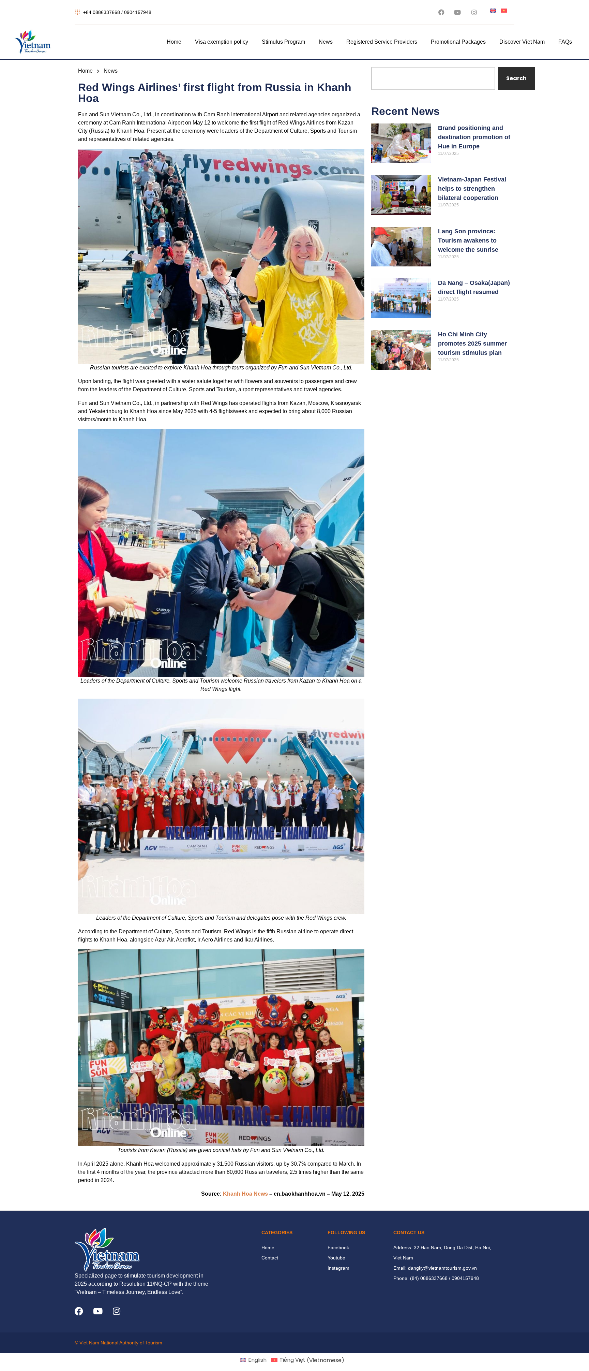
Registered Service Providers (381, 42)
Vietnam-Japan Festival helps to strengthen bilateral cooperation (472, 188)
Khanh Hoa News (245, 1194)
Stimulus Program (283, 42)
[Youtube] (97, 1311)
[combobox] (433, 78)
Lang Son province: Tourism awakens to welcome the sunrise (468, 240)
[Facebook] (79, 1311)
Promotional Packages (458, 42)
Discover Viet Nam (522, 42)
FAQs (565, 42)
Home (174, 42)
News (326, 42)
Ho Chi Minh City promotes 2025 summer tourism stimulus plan (472, 343)
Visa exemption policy (221, 42)
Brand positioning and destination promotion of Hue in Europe (474, 137)
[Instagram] (116, 1311)
